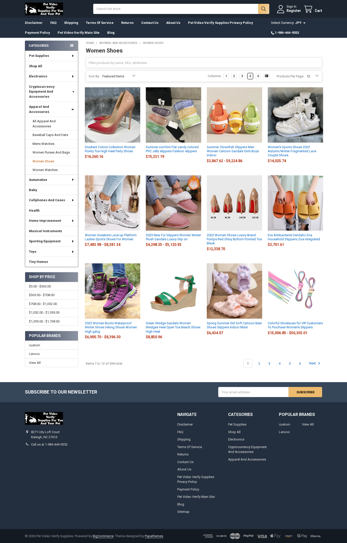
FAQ (53, 23)
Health (34, 210)
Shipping (71, 23)
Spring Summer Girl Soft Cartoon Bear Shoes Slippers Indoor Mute (234, 325)
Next (313, 363)
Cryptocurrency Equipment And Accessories (42, 91)
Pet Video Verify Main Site (79, 33)
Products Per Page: (290, 76)
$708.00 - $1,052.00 (43, 304)
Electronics (38, 76)
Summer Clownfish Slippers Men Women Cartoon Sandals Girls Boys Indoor (233, 151)
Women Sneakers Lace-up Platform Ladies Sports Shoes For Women (111, 237)
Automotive (38, 180)
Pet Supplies (39, 56)
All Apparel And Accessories (44, 123)
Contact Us (150, 23)
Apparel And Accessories (39, 109)
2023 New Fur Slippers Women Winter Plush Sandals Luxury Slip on (173, 237)
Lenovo (34, 354)
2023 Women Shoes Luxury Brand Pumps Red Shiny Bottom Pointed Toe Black (234, 239)
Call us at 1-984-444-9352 (49, 444)
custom (34, 345)
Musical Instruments (45, 231)
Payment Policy (37, 33)
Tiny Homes (38, 262)
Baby (33, 190)
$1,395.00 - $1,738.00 (44, 321)
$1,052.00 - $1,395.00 (44, 312)
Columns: (215, 76)
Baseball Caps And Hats (50, 135)
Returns (127, 23)
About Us (173, 23)
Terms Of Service (100, 23)
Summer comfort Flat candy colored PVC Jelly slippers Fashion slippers (172, 149)
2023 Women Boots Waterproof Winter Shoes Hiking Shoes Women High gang (111, 327)
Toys (32, 251)
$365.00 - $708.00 (41, 295)
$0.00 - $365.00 (40, 286)
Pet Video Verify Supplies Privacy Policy (220, 23)
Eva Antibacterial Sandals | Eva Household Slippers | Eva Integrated (294, 237)
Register (294, 11)
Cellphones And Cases (47, 200)
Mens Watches (43, 144)
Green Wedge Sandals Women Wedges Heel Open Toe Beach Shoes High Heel (173, 327)
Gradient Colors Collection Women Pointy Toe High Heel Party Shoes (110, 149)
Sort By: (94, 76)
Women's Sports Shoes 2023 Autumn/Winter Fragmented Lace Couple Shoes (292, 151)
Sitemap (183, 512)
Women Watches (45, 170)
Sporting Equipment (44, 241)
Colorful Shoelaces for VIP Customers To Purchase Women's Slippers (295, 325)
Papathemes (154, 536)
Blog (111, 33)
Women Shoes (43, 161)
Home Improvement (45, 221)
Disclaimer (34, 23)
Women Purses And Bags (51, 152)
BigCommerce (103, 536)
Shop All (35, 66)
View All (35, 363)
